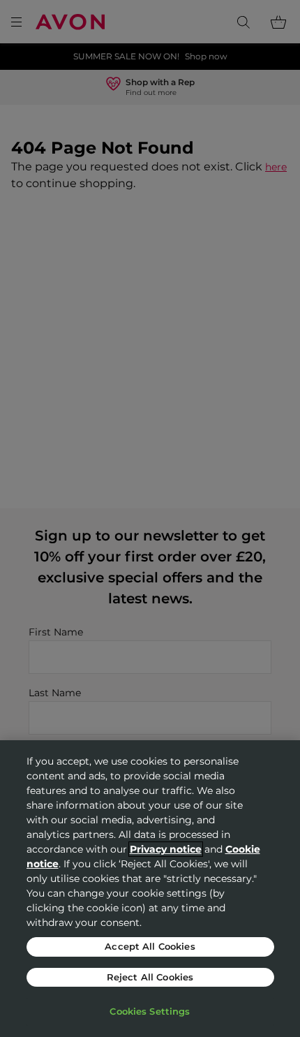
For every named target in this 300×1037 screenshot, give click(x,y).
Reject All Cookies (150, 977)
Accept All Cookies (150, 946)
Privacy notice (166, 849)
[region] (150, 888)
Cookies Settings (150, 1011)
